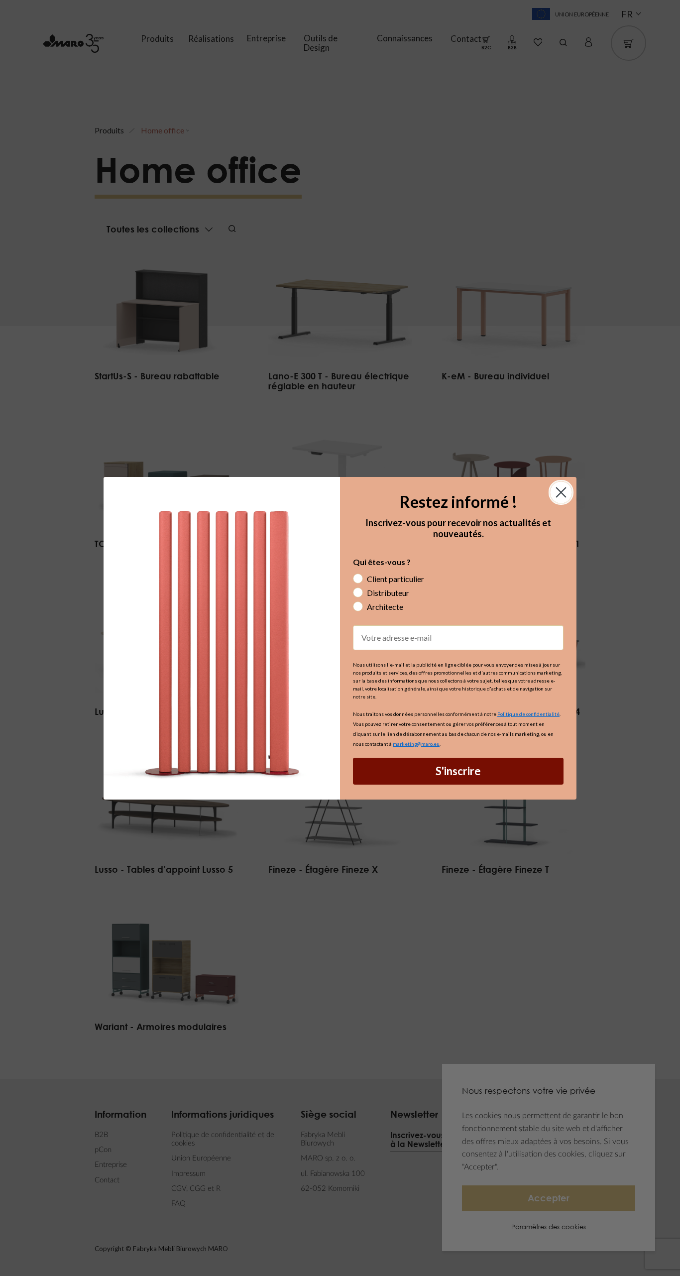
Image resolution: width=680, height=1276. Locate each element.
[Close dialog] (561, 492)
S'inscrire (458, 771)
